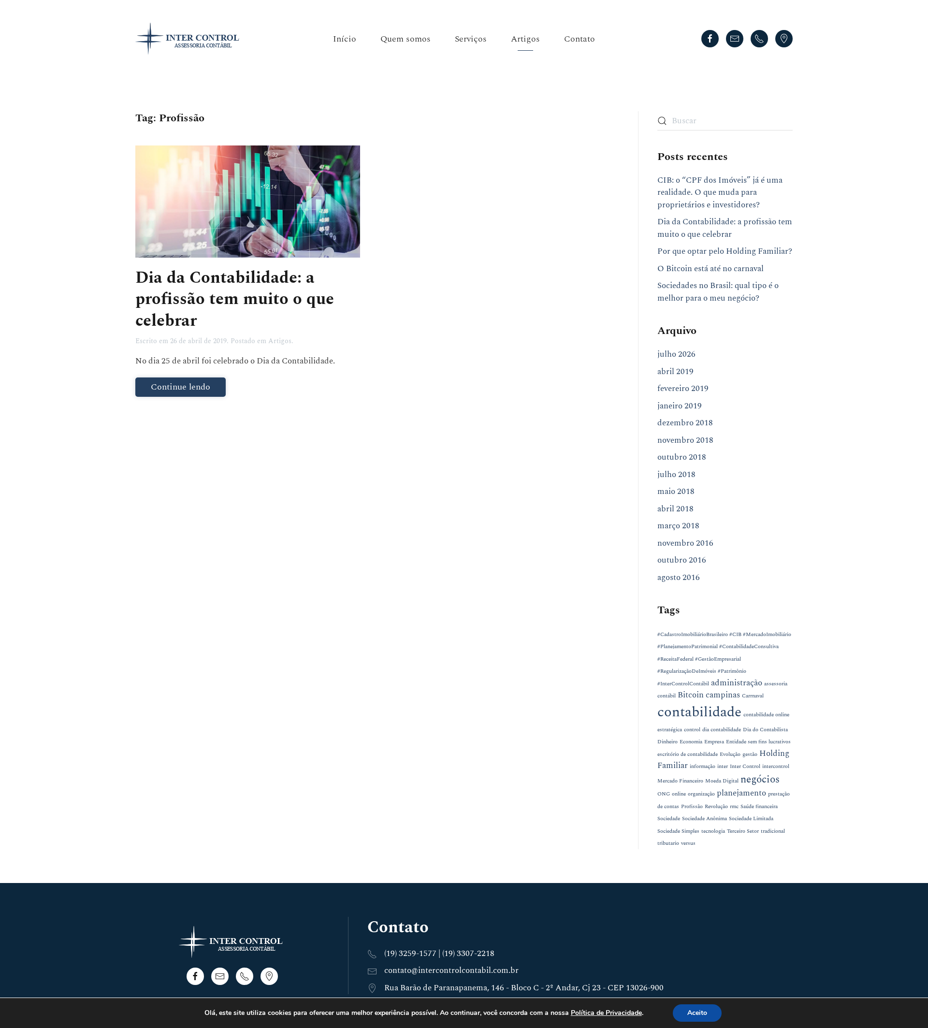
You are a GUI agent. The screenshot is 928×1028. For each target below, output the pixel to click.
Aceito (697, 1012)
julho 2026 (676, 354)
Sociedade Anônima (704, 819)
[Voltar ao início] (190, 38)
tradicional (773, 831)
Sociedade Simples (678, 831)
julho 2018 (676, 474)
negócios (760, 779)
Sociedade (668, 819)
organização (701, 794)
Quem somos (405, 38)
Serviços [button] (471, 38)
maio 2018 (676, 491)
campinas (723, 695)
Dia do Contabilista (765, 730)
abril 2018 (675, 509)
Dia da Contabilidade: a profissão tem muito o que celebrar (234, 299)
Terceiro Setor (743, 831)
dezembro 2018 (685, 423)
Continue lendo (180, 386)
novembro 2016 (685, 543)
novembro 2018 (685, 440)
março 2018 (678, 526)
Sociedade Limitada (751, 819)
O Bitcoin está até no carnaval (710, 268)
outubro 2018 (681, 457)
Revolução (716, 807)
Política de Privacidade (606, 1012)
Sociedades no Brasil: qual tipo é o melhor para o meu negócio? (718, 291)
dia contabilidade (721, 730)
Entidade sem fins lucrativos (758, 742)
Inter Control (745, 766)
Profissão (692, 807)
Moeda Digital (722, 781)
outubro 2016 (681, 560)
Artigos (525, 38)
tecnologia (713, 831)
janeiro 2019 (679, 406)
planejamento (741, 793)
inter (722, 766)
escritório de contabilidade (687, 754)
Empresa (714, 742)
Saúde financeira (759, 807)
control (692, 730)
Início (344, 38)
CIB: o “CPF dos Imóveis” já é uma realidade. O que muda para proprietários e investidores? (720, 192)
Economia (691, 742)
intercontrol (775, 766)
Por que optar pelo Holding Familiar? (724, 251)
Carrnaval (753, 696)
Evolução (730, 754)
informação (702, 766)
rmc (734, 807)
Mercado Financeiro (680, 781)
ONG (663, 794)
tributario (668, 843)
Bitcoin (691, 695)
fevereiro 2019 (683, 388)
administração (736, 683)
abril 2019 (675, 371)
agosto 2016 (678, 577)
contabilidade (699, 712)
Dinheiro (667, 742)
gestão (749, 754)
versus (688, 843)
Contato (579, 38)
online (679, 794)
